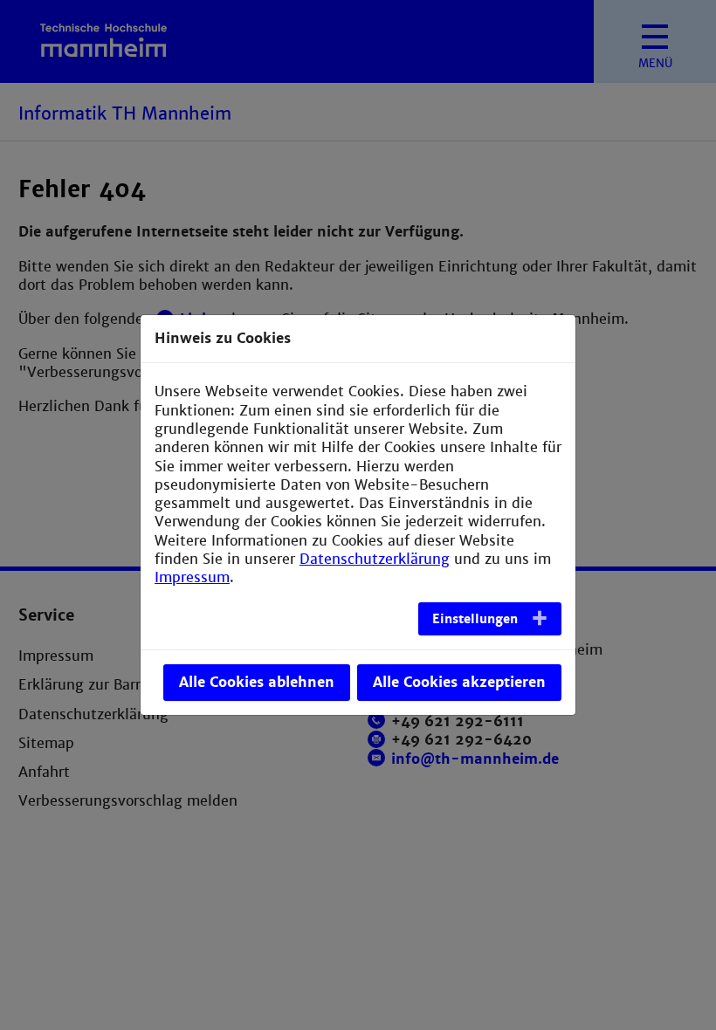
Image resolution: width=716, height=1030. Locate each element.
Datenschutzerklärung (374, 559)
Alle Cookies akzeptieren (459, 682)
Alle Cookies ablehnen (256, 682)
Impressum (192, 577)
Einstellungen (475, 619)
